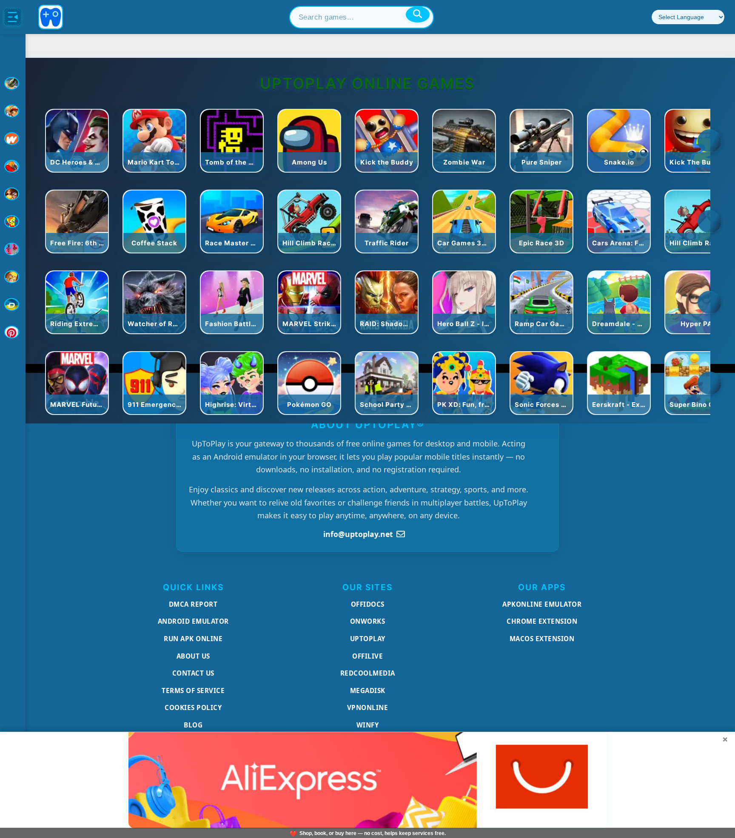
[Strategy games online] (13, 277)
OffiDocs (368, 604)
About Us (193, 656)
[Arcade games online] (13, 111)
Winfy (367, 725)
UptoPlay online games (367, 83)
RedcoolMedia (367, 673)
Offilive (367, 656)
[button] (709, 140)
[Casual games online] (13, 166)
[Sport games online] (13, 249)
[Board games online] (13, 139)
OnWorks (367, 621)
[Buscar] (418, 14)
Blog (193, 725)
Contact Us (193, 673)
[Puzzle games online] (13, 194)
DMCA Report (193, 604)
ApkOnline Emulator (541, 604)
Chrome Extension (542, 621)
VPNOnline (367, 707)
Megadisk (367, 690)
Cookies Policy (193, 707)
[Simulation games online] (13, 221)
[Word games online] (13, 304)
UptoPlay (367, 638)
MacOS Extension (542, 638)
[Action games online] (13, 83)
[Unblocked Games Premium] (13, 332)
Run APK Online (193, 638)
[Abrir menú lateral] (12, 17)
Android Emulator (193, 621)
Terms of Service (193, 690)
